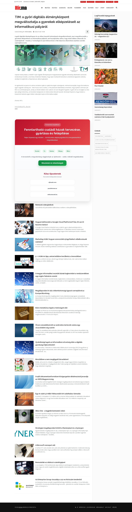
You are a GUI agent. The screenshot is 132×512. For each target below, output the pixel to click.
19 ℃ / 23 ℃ (19, 1)
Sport (102, 8)
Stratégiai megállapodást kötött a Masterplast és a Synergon (59, 428)
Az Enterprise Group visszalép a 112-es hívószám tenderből (58, 479)
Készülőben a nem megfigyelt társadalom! (52, 359)
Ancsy (21, 32)
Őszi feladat (99, 86)
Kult (97, 8)
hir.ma (20, 507)
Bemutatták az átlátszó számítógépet (50, 462)
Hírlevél (114, 507)
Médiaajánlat (100, 507)
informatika (99, 136)
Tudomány (77, 8)
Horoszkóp (110, 8)
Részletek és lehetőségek (52, 163)
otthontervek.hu (52, 194)
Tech (84, 8)
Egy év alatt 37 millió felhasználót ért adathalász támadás (58, 394)
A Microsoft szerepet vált (45, 445)
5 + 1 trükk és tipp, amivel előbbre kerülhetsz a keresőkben (58, 256)
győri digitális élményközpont (105, 139)
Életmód (90, 8)
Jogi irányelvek (91, 507)
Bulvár (70, 8)
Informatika (28, 32)
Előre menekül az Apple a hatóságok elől (51, 308)
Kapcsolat (108, 507)
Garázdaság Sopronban (103, 107)
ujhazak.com (52, 182)
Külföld (54, 8)
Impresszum (82, 507)
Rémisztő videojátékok (44, 205)
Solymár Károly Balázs (102, 153)
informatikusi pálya (101, 143)
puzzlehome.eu (52, 188)
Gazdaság (62, 8)
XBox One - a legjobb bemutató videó (50, 411)
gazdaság (108, 136)
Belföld (47, 8)
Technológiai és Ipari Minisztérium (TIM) (102, 148)
